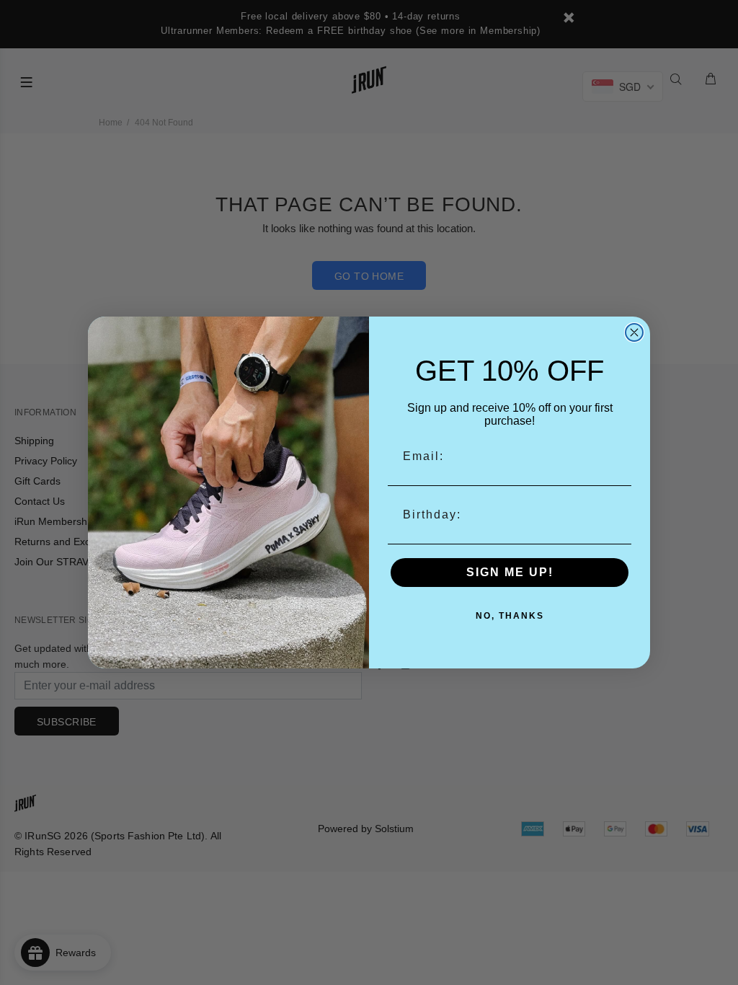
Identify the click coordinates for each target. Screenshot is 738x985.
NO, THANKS (510, 616)
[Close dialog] (634, 332)
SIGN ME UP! (510, 572)
